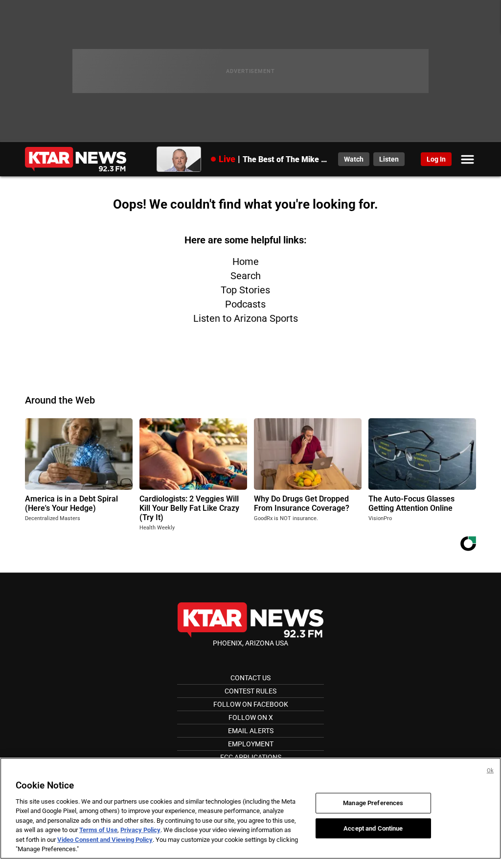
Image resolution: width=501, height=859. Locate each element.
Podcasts (245, 304)
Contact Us (250, 678)
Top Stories (245, 290)
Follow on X (250, 717)
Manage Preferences (373, 803)
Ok (490, 770)
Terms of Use (98, 830)
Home (245, 261)
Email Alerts (250, 731)
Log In (436, 159)
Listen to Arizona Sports (245, 318)
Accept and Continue (373, 828)
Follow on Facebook (250, 704)
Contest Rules (250, 691)
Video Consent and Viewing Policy (105, 839)
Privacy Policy (140, 830)
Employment (250, 744)
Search (245, 276)
